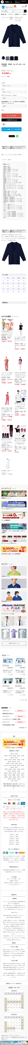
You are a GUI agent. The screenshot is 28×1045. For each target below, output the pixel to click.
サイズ (3, 83)
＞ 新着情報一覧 (22, 727)
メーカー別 (14, 170)
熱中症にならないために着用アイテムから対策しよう (20, 673)
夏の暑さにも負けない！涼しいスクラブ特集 (7, 672)
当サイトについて (5, 1037)
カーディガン (15, 169)
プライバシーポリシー (14, 1035)
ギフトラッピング (6, 95)
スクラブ (10, 14)
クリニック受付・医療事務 (9, 211)
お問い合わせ (4, 1035)
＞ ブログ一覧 (23, 700)
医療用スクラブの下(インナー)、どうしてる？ (7, 693)
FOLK (20, 176)
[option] (14, 36)
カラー (3, 89)
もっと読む (10, 674)
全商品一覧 (3, 14)
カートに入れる (11, 115)
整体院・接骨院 (7, 168)
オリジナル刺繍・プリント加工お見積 (11, 129)
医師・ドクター (7, 172)
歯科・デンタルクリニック (9, 184)
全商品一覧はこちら (14, 643)
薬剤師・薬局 (6, 166)
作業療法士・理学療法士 (9, 197)
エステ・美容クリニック (9, 204)
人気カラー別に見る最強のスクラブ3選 (20, 692)
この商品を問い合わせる (11, 120)
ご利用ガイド (17, 14)
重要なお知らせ (20, 710)
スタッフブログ (6, 665)
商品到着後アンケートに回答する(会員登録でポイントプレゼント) (13, 102)
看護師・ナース (7, 178)
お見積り (24, 14)
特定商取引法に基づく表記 (17, 1037)
